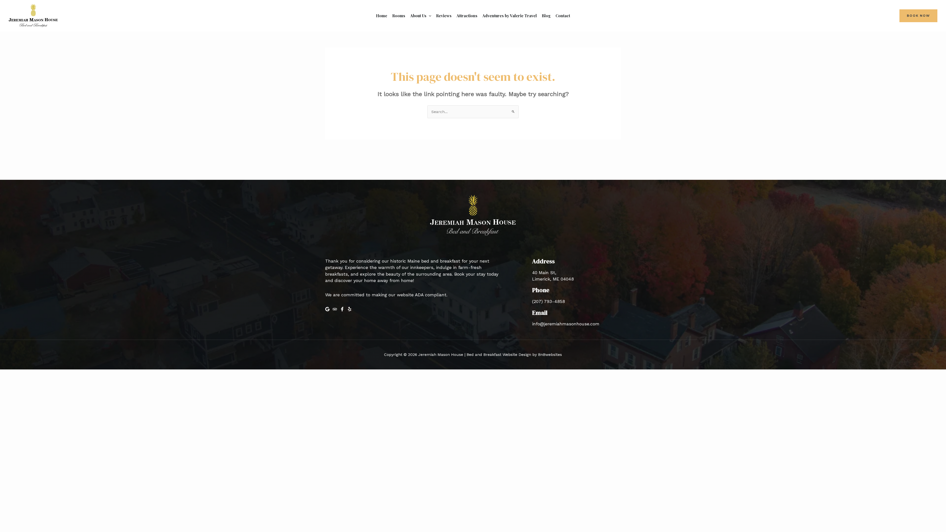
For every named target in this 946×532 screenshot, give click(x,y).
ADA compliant (430, 294)
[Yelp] (349, 309)
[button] (428, 15)
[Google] (327, 309)
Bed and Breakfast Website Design (499, 354)
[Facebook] (342, 309)
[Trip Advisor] (335, 309)
